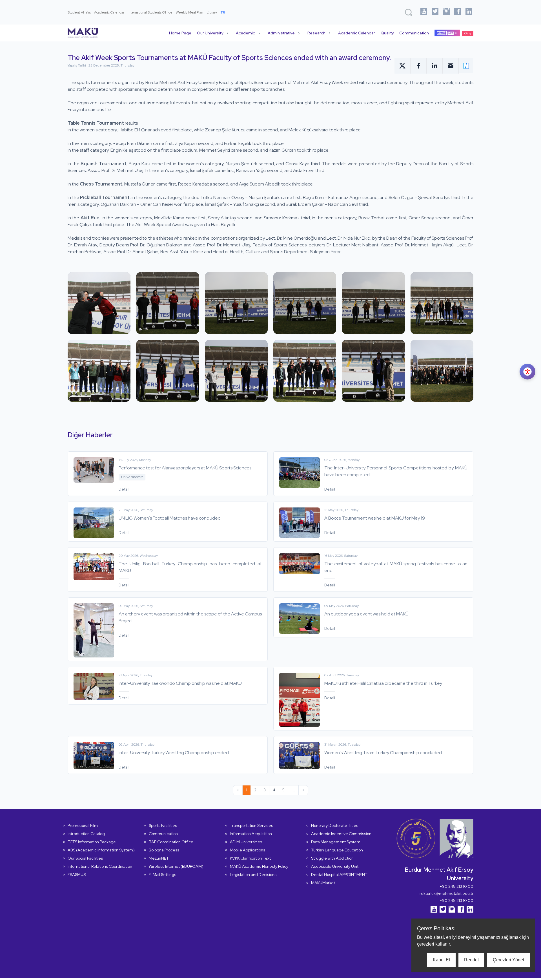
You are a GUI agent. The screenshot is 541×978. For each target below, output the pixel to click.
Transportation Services (251, 825)
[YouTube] (423, 12)
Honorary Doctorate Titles (334, 825)
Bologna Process (164, 850)
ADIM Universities (246, 841)
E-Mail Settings (162, 874)
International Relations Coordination (100, 866)
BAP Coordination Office (171, 841)
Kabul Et (441, 959)
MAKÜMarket (323, 882)
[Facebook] (457, 12)
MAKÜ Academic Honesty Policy (259, 866)
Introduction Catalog (86, 833)
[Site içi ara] (408, 12)
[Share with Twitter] (402, 66)
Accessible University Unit (334, 866)
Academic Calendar (109, 12)
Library (212, 12)
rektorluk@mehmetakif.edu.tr (446, 893)
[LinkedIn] (468, 12)
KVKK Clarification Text (250, 858)
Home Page (180, 33)
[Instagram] (446, 12)
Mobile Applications (247, 850)
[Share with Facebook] (419, 66)
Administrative (281, 33)
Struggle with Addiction (332, 858)
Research (316, 33)
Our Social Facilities (85, 858)
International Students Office (150, 12)
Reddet (471, 959)
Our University (210, 33)
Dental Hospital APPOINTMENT (339, 874)
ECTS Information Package (92, 841)
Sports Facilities (163, 825)
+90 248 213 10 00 (456, 886)
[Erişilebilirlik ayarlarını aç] (527, 371)
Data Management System (335, 841)
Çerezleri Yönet (508, 959)
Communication (414, 33)
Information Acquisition (251, 833)
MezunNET (159, 858)
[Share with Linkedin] (435, 66)
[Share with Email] (451, 66)
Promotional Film (83, 825)
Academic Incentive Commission (341, 833)
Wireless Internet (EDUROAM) (176, 866)
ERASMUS (77, 874)
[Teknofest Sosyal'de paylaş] (466, 65)
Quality (387, 33)
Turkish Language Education (337, 850)
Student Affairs (79, 12)
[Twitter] (435, 12)
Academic (245, 33)
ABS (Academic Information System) (101, 850)
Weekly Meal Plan (189, 12)
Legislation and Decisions (253, 874)
